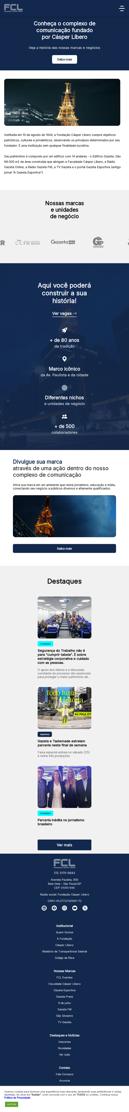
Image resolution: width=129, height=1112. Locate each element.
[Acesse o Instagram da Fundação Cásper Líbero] (64, 908)
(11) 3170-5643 (64, 873)
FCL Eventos (64, 977)
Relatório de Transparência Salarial (64, 951)
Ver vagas (62, 313)
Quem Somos (64, 932)
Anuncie (64, 1080)
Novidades (64, 1048)
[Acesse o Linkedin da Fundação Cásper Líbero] (44, 908)
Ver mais (64, 845)
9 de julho (64, 1003)
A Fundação (64, 938)
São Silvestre (64, 1015)
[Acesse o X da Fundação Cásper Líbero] (85, 908)
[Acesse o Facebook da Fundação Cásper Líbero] (54, 908)
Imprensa (64, 1041)
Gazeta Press (64, 996)
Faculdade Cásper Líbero (65, 984)
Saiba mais (64, 59)
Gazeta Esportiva (64, 990)
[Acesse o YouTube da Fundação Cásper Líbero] (74, 908)
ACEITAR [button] (11, 1104)
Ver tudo (64, 1054)
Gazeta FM (65, 1009)
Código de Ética (64, 957)
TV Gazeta (64, 1022)
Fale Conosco (64, 1074)
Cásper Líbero (64, 945)
